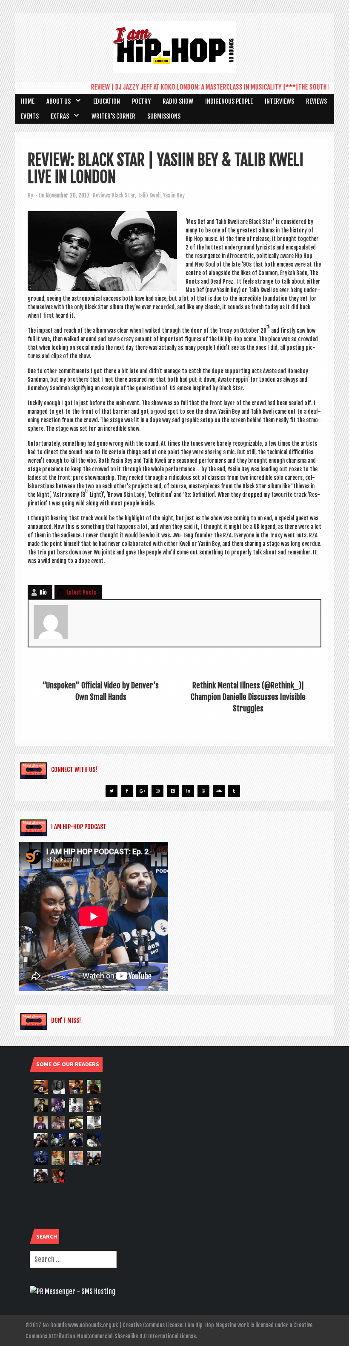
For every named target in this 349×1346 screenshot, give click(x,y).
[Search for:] (73, 1259)
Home (27, 101)
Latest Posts (81, 592)
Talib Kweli (148, 195)
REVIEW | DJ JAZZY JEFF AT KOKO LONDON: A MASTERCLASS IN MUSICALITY (172, 87)
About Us (58, 101)
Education (106, 101)
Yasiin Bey (174, 195)
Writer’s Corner (113, 116)
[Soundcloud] (219, 791)
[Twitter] (111, 791)
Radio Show (178, 101)
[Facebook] (127, 791)
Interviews (279, 101)
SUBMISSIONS (163, 116)
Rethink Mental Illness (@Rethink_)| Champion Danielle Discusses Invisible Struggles (248, 697)
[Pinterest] (173, 791)
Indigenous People (229, 101)
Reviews (316, 101)
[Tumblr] (234, 791)
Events (30, 116)
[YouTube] (203, 791)
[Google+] (142, 791)
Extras (60, 116)
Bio (43, 592)
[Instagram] (157, 791)
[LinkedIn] (188, 791)
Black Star (123, 195)
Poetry (141, 101)
